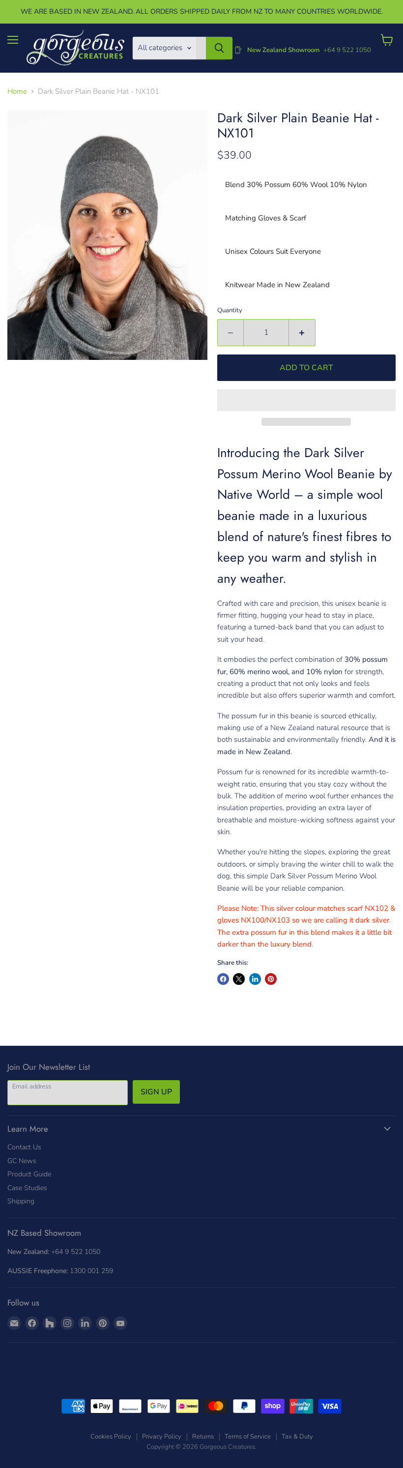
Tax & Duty (297, 1436)
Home (17, 91)
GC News (21, 1161)
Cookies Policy (110, 1436)
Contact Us (24, 1147)
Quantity (229, 310)
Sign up (156, 1092)
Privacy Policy (161, 1436)
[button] (306, 400)
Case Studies (27, 1188)
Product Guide (29, 1174)
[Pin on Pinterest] (271, 979)
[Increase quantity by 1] (302, 332)
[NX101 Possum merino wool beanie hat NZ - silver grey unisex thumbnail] (19, 385)
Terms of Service (248, 1436)
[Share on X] (239, 979)
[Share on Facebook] (223, 979)
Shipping (20, 1201)
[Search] (219, 48)
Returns (203, 1436)
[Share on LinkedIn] (255, 979)
